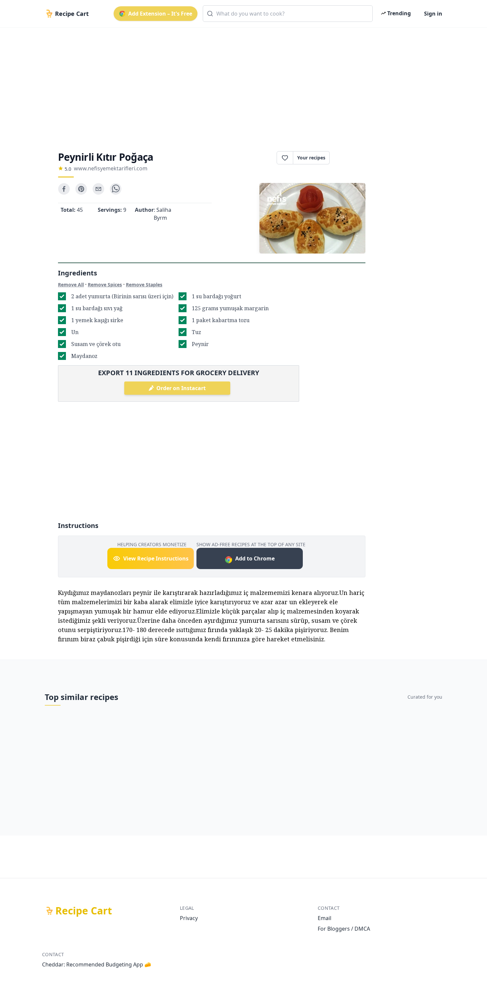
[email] (98, 189)
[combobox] (288, 13)
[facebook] (64, 189)
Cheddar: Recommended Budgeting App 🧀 (96, 964)
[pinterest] (81, 189)
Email (324, 918)
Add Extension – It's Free (160, 13)
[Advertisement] (241, 83)
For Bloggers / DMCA (344, 928)
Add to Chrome (255, 558)
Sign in (433, 13)
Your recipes (311, 157)
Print (350, 157)
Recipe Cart (83, 911)
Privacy (189, 918)
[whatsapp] (116, 189)
